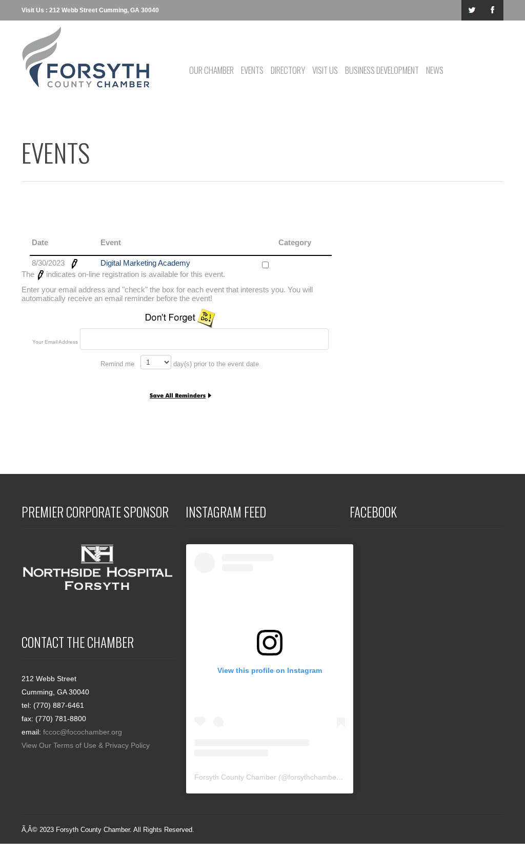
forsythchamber (313, 777)
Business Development (382, 70)
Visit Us (325, 70)
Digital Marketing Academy (145, 263)
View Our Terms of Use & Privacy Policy (86, 745)
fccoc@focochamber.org (82, 732)
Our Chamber (211, 70)
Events (252, 70)
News (434, 70)
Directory (288, 70)
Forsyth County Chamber (235, 777)
